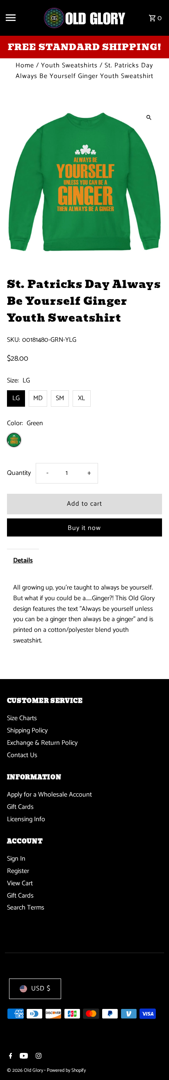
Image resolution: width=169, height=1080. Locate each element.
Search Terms (25, 907)
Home (25, 65)
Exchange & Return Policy (42, 742)
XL (81, 398)
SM (60, 398)
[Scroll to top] (151, 1058)
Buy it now (84, 528)
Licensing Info (26, 819)
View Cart (20, 883)
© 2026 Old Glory (25, 1070)
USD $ (40, 988)
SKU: (13, 340)
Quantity (19, 473)
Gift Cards (20, 807)
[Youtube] (23, 1057)
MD (38, 398)
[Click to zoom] (148, 117)
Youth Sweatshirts (69, 65)
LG (16, 398)
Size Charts (22, 718)
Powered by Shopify (66, 1070)
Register (18, 871)
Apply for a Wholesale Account (49, 794)
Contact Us (22, 755)
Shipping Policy (27, 730)
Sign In (16, 858)
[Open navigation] (21, 17)
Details (23, 560)
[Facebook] (9, 1057)
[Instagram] (37, 1057)
